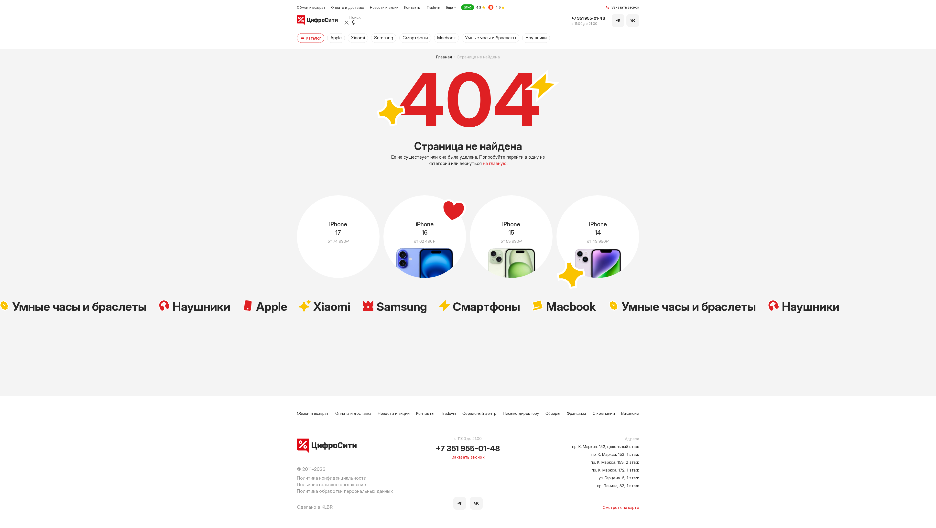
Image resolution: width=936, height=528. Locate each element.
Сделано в (315, 507)
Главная (444, 57)
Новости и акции (384, 7)
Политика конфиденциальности (331, 478)
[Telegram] (618, 20)
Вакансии (630, 413)
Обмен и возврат (311, 7)
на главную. (495, 163)
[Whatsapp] (632, 20)
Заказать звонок (625, 7)
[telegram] (459, 503)
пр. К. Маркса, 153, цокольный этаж (605, 446)
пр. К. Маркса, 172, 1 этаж (615, 469)
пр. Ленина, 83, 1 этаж (618, 485)
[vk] (476, 503)
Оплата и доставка (347, 7)
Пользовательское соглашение (331, 484)
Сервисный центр (479, 413)
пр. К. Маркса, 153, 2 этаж (615, 462)
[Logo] (317, 20)
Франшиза (576, 413)
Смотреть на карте (621, 507)
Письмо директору (521, 413)
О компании (604, 413)
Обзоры (552, 413)
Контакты (412, 7)
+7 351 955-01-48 (588, 18)
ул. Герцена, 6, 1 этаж (619, 477)
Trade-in (433, 7)
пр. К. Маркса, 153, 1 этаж (615, 454)
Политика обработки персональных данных (345, 491)
